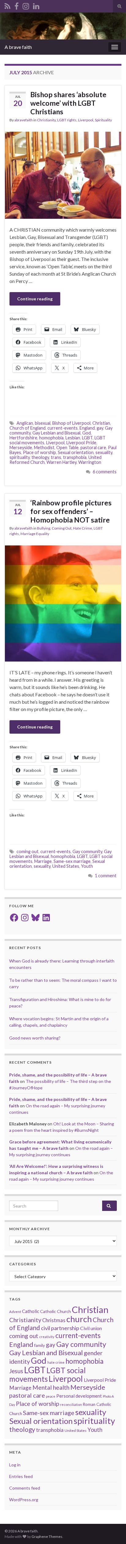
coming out (28, 851)
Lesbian (72, 437)
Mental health (50, 1387)
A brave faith (18, 47)
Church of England (27, 428)
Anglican (25, 423)
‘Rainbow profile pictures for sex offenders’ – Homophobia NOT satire (71, 511)
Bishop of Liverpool (71, 423)
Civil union (91, 1328)
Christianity (46, 120)
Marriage (43, 861)
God (86, 432)
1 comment (106, 875)
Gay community (87, 851)
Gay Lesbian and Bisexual (56, 432)
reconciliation (71, 1404)
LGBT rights (66, 120)
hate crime (56, 1362)
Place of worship (39, 452)
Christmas (53, 1320)
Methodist (44, 447)
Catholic (30, 1311)
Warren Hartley (61, 462)
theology (40, 457)
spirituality (19, 457)
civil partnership (60, 1328)
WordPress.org (23, 1499)
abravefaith (23, 120)
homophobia (51, 437)
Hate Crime (82, 528)
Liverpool (85, 120)
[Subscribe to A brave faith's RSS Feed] (7, 5)
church (79, 1319)
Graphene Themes (46, 1536)
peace (50, 1396)
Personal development (79, 1396)
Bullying (43, 528)
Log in (14, 1464)
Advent (15, 1312)
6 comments (105, 471)
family (39, 1345)
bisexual (42, 423)
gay (100, 428)
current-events (62, 428)
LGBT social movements (47, 1374)
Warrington (89, 462)
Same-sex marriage (72, 861)
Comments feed (24, 1488)
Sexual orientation (76, 452)
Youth (87, 866)
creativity (46, 1337)
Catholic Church (55, 1311)
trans (56, 457)
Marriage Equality (34, 533)
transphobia (75, 457)
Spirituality (103, 120)
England (87, 428)
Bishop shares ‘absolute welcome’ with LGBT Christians (68, 103)
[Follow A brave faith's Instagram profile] (26, 5)
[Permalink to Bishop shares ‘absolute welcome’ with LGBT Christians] (63, 174)
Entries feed (21, 1476)
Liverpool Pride (81, 442)
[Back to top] (112, 1530)
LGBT (87, 437)
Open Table (67, 447)
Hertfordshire (23, 437)
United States (65, 866)
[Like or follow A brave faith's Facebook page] (16, 5)
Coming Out (62, 528)
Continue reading (35, 298)
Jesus (16, 1370)
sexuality (103, 452)
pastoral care (93, 447)
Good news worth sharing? (35, 1037)
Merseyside (20, 447)
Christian (101, 423)
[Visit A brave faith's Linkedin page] (36, 5)
